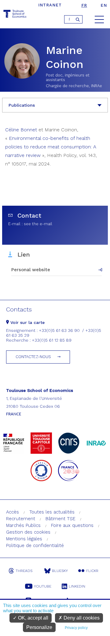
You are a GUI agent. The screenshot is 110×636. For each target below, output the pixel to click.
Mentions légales (24, 539)
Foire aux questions (72, 525)
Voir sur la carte (27, 322)
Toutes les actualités (52, 512)
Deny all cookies (81, 617)
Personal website (30, 269)
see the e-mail (38, 224)
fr (84, 5)
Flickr (92, 571)
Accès (12, 512)
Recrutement (20, 518)
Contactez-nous (33, 356)
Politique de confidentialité (35, 545)
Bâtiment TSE (60, 518)
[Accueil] (15, 14)
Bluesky (60, 571)
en (104, 5)
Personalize (39, 627)
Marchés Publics (23, 525)
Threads (24, 571)
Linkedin (77, 586)
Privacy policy (76, 628)
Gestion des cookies (28, 532)
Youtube (42, 586)
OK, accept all (32, 617)
